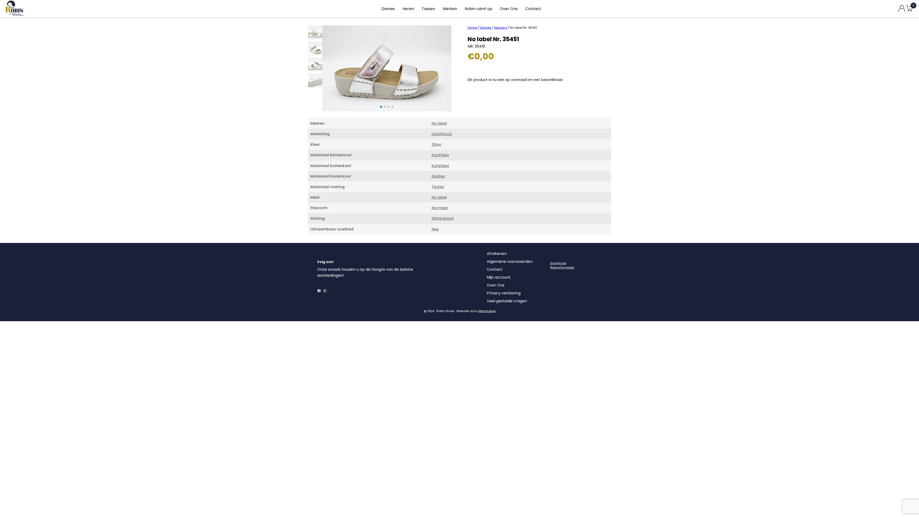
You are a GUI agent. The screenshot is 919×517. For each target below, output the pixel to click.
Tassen (428, 8)
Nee (435, 229)
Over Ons (509, 8)
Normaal (439, 208)
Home (472, 27)
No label (439, 123)
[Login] (554, 255)
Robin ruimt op (478, 8)
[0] (909, 11)
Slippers (500, 27)
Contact (533, 8)
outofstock (441, 134)
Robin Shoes (445, 311)
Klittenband (442, 218)
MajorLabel (487, 311)
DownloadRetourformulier (562, 265)
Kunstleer (440, 155)
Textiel (437, 187)
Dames (388, 8)
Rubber (438, 176)
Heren (408, 8)
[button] (381, 107)
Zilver (436, 144)
